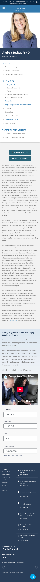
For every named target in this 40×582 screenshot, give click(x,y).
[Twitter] (5, 549)
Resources (5, 482)
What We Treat (6, 477)
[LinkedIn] (8, 549)
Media (4, 485)
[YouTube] (12, 549)
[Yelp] (3, 558)
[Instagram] (10, 549)
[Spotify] (17, 549)
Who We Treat (6, 474)
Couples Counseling (11, 119)
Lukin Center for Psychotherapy (14, 572)
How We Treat (6, 472)
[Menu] (3, 8)
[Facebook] (3, 549)
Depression (8, 101)
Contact (4, 490)
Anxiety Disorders (11, 85)
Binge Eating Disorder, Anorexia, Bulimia (18, 105)
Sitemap (12, 574)
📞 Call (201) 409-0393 (20, 152)
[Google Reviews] (5, 558)
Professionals (6, 488)
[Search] (37, 2)
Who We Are (5, 469)
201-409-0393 (13, 320)
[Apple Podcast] (15, 549)
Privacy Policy (5, 574)
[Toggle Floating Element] (33, 577)
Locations (4, 480)
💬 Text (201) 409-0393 (20, 158)
